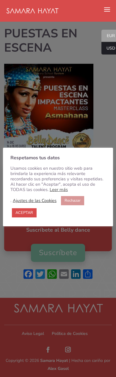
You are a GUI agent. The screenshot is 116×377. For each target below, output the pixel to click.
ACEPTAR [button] (24, 212)
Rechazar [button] (73, 200)
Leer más (59, 189)
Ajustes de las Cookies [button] (35, 200)
